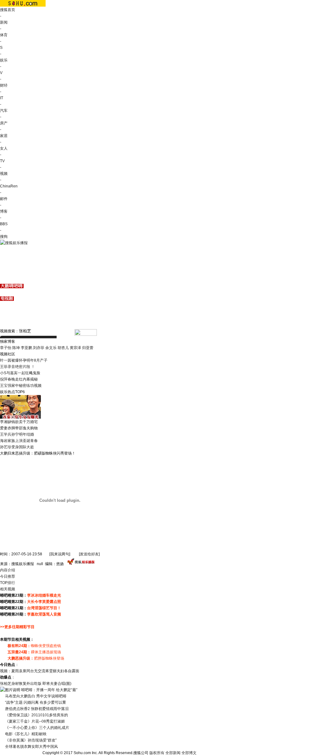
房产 (4, 123)
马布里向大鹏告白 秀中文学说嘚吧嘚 (35, 696)
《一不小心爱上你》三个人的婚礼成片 (37, 727)
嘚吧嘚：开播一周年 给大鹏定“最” (49, 690)
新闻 (4, 22)
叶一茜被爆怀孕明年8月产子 (23, 360)
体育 (4, 35)
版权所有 (156, 753)
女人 (4, 148)
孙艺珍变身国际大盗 (17, 447)
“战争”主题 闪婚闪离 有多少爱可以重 (35, 702)
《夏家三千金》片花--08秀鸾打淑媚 (35, 721)
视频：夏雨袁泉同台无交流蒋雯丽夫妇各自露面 (39, 671)
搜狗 (4, 236)
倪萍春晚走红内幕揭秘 (19, 379)
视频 (4, 173)
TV (2, 161)
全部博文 (189, 753)
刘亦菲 (38, 348)
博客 (4, 211)
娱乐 (4, 60)
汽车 (4, 110)
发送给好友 (89, 554)
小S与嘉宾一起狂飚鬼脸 (20, 373)
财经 (4, 85)
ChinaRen (9, 186)
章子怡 (5, 348)
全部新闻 (172, 753)
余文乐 (51, 348)
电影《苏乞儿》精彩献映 (26, 734)
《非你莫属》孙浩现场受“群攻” (31, 740)
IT (1, 98)
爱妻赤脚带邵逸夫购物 (19, 428)
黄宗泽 (75, 348)
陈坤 (16, 348)
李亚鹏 (26, 348)
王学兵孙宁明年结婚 (17, 434)
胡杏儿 (63, 348)
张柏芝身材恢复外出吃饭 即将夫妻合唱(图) (35, 683)
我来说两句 (59, 554)
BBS (4, 224)
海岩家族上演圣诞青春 (19, 440)
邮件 (4, 199)
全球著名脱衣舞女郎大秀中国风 (31, 746)
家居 (4, 136)
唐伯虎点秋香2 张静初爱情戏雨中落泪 (37, 709)
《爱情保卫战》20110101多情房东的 (36, 715)
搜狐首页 (7, 10)
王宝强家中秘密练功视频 (21, 385)
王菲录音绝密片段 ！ (17, 366)
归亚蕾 (87, 348)
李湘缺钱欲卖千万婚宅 (19, 422)
